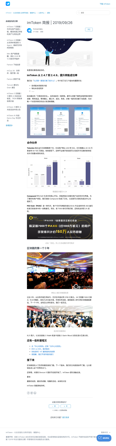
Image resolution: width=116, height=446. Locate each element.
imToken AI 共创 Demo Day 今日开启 (14, 118)
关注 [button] (89, 29)
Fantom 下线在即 (13, 65)
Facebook (28, 393)
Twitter (31, 393)
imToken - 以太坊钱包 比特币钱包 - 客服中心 (21, 13)
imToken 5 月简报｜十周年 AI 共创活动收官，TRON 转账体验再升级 (14, 97)
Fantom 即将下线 (13, 79)
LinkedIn (35, 393)
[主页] (8, 5)
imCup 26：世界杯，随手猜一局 (13, 72)
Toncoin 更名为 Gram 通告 (13, 86)
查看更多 (9, 125)
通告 (48, 13)
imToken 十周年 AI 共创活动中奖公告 (14, 108)
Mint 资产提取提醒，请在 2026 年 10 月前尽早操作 (13, 56)
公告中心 (41, 13)
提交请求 (65, 417)
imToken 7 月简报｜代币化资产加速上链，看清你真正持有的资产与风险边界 (14, 30)
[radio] (54, 406)
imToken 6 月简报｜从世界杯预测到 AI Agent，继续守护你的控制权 (14, 44)
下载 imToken (105, 4)
